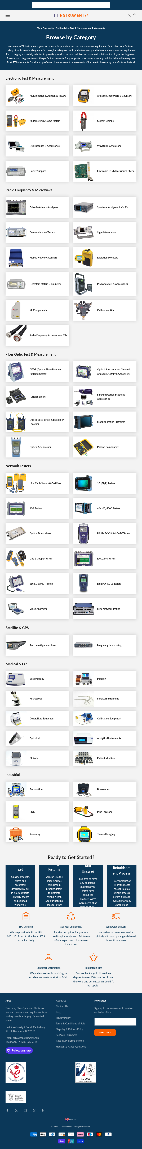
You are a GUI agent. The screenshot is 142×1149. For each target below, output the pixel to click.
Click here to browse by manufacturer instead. (110, 62)
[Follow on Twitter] (16, 1110)
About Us (61, 1000)
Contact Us (62, 1006)
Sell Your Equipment (66, 1034)
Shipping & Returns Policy (69, 1029)
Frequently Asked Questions (71, 1046)
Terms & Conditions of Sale (70, 1023)
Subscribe (105, 1033)
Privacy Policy (63, 1017)
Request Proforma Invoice (70, 1040)
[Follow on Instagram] (25, 1110)
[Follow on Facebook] (7, 1110)
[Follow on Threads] (34, 1110)
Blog (58, 1012)
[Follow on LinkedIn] (43, 1110)
